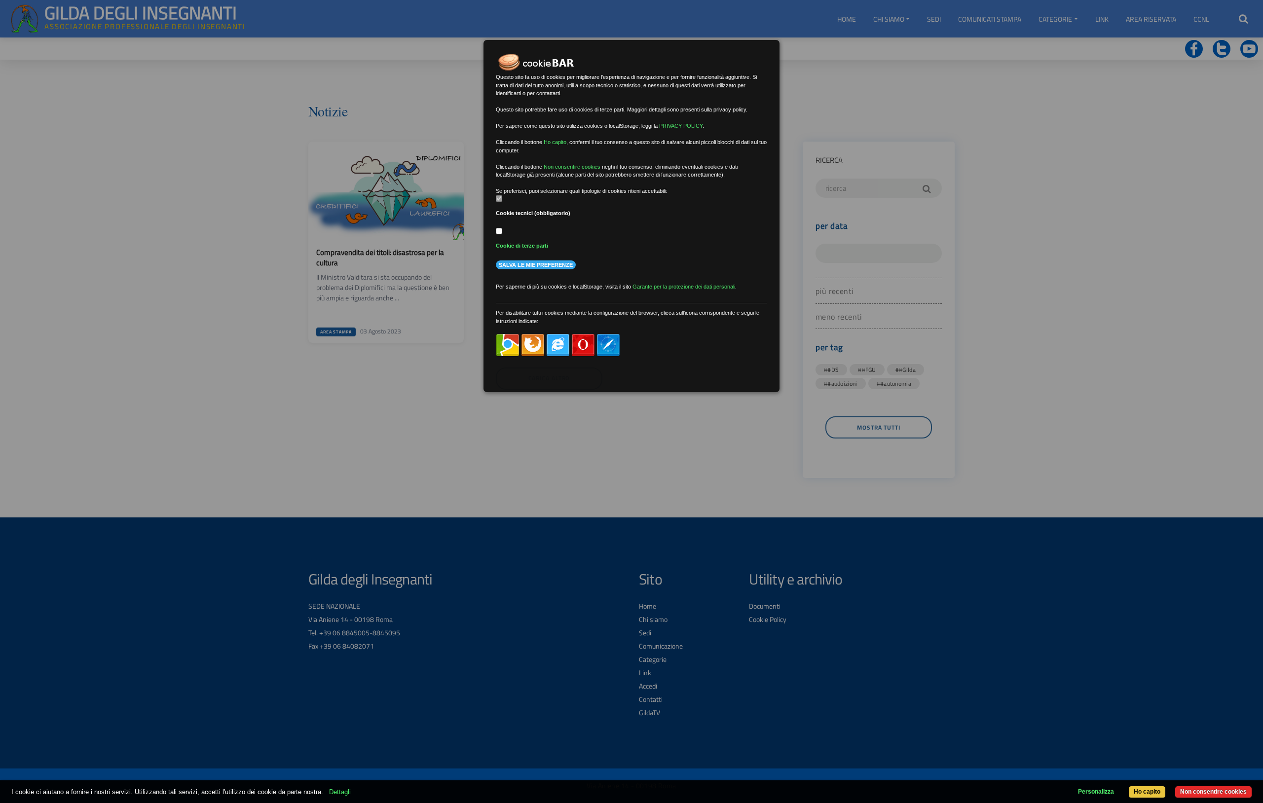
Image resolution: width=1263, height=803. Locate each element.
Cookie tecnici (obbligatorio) (533, 213)
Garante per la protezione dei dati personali (683, 287)
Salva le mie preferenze (536, 265)
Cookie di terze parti (522, 246)
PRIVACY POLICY (681, 126)
